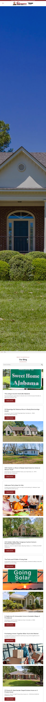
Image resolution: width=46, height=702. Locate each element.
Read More (10, 400)
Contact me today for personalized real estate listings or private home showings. (23, 0)
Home (2, 352)
